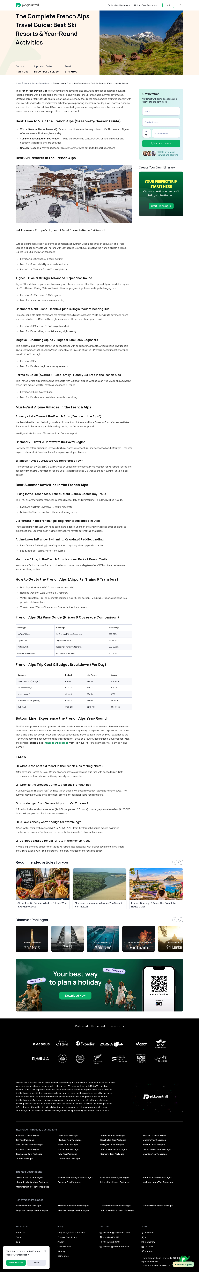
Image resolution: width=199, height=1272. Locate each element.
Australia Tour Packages (27, 1135)
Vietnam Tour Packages (154, 1140)
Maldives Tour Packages (70, 1140)
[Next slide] (180, 862)
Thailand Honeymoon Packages (115, 1205)
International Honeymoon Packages (75, 1177)
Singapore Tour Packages (112, 1135)
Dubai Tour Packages (68, 1135)
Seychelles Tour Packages (113, 1140)
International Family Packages (114, 1177)
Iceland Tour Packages (154, 1144)
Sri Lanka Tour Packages (27, 1149)
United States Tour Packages (157, 1149)
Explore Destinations (118, 5)
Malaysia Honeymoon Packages (73, 1210)
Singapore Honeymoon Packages (32, 1210)
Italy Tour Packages (67, 1154)
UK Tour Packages (24, 1158)
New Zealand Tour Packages (29, 1144)
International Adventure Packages (32, 1182)
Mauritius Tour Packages (155, 1154)
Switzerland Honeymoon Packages (117, 1210)
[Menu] (180, 5)
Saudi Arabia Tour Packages (29, 1154)
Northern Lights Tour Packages (158, 1182)
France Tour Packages (69, 1149)
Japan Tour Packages (68, 1144)
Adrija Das (22, 71)
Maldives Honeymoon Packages (73, 1205)
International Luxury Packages (115, 1182)
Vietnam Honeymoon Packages (158, 1205)
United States (16, 1262)
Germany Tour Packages (112, 1154)
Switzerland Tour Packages (113, 1149)
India (36, 1262)
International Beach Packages (157, 1177)
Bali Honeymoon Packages (28, 1205)
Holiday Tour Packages (145, 5)
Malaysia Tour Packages (112, 1144)
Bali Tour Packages (25, 1140)
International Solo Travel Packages (32, 1186)
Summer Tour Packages (69, 1182)
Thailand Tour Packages (154, 1135)
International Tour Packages (29, 1177)
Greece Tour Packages (69, 1158)
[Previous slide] (174, 862)
